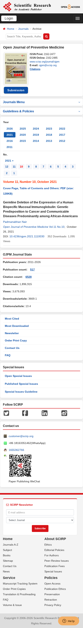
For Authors (51, 555)
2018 (49, 134)
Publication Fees (54, 566)
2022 (62, 128)
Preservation (52, 594)
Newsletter (12, 333)
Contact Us (12, 347)
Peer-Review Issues (56, 560)
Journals (23, 28)
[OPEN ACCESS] (70, 6)
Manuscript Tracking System (20, 583)
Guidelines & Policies (18, 111)
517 (32, 269)
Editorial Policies (54, 550)
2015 (23, 140)
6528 (28, 276)
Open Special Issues (18, 375)
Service (9, 578)
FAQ (7, 355)
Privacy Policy (52, 605)
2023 (49, 128)
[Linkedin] (44, 412)
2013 (49, 140)
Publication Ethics (55, 588)
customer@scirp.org (21, 436)
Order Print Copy (16, 340)
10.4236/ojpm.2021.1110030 (26, 236)
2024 (36, 128)
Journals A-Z (10, 544)
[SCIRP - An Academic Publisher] (27, 6)
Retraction (50, 599)
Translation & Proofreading (19, 594)
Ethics (48, 544)
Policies (51, 578)
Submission (15, 90)
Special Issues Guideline (21, 391)
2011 (10, 147)
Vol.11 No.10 (56, 226)
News (6, 571)
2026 (10, 128)
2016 (10, 140)
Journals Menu (14, 102)
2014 (36, 140)
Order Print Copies (14, 588)
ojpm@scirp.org (48, 65)
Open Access (52, 583)
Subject (7, 550)
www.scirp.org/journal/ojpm (44, 61)
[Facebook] (25, 412)
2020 (23, 134)
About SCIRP (55, 539)
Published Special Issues (21, 383)
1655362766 (16, 449)
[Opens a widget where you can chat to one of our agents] (68, 621)
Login (9, 18)
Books (6, 555)
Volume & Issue (12, 605)
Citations (35, 69)
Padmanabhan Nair (15, 221)
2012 (62, 140)
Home (10, 28)
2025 (23, 128)
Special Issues (53, 571)
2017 (62, 134)
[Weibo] (64, 412)
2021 (10, 134)
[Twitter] (6, 412)
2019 (36, 134)
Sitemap (8, 560)
